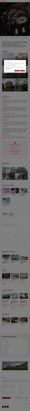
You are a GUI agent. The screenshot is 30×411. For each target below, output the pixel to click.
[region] (15, 66)
